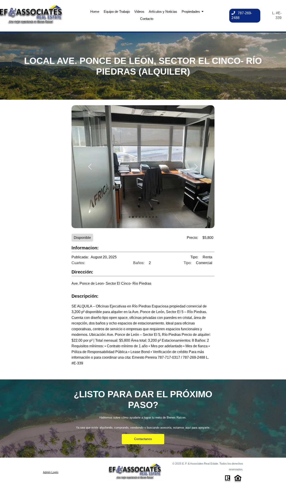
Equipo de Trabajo (117, 11)
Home (94, 11)
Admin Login (50, 472)
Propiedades (191, 11)
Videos (139, 11)
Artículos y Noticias (163, 11)
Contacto (146, 19)
